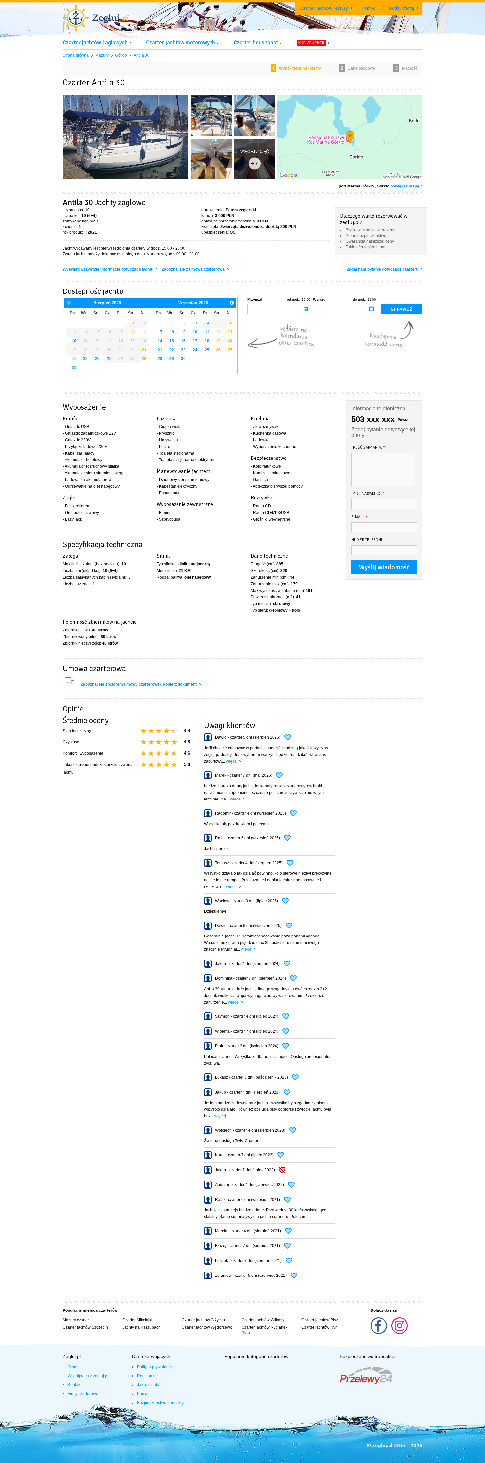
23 (183, 350)
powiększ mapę (404, 186)
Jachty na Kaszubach (141, 1327)
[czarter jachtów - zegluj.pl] (96, 19)
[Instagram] (399, 1332)
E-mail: (359, 516)
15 (171, 341)
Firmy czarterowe (83, 1393)
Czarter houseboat (256, 42)
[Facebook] (379, 1332)
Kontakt (74, 1384)
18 (207, 341)
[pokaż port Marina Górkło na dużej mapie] (349, 138)
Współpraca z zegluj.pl (88, 1376)
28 (160, 359)
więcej (232, 761)
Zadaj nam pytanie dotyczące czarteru (383, 269)
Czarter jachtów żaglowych (95, 42)
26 (97, 359)
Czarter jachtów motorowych (180, 42)
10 (195, 332)
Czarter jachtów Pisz (319, 1320)
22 (171, 350)
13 (230, 332)
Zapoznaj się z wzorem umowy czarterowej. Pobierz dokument (139, 684)
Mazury (102, 55)
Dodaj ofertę (401, 8)
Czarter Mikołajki (137, 1320)
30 (144, 359)
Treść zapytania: (368, 447)
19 (218, 341)
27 (109, 359)
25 (85, 359)
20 (230, 341)
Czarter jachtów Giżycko (203, 1320)
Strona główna (76, 55)
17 (195, 341)
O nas (73, 1367)
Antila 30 (141, 55)
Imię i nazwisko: (368, 493)
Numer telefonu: (368, 539)
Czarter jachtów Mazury (324, 8)
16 (183, 341)
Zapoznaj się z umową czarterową (194, 269)
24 (195, 350)
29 (171, 359)
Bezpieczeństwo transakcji (160, 1402)
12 (218, 332)
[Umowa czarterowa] (69, 688)
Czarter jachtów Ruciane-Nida (264, 1330)
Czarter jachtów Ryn (319, 1327)
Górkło (121, 55)
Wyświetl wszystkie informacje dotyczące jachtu (108, 269)
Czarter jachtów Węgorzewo (207, 1327)
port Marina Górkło (356, 186)
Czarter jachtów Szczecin (85, 1327)
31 (74, 367)
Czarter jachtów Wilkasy (263, 1320)
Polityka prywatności (155, 1367)
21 (160, 350)
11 (207, 332)
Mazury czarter (76, 1320)
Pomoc (368, 8)
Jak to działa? (149, 1384)
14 (160, 341)
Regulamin (147, 1376)
